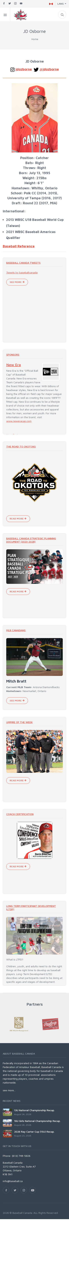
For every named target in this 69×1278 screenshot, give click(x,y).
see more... (9, 1090)
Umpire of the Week (19, 722)
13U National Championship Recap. (34, 1110)
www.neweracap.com (18, 421)
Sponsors (12, 354)
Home (34, 39)
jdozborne (23, 69)
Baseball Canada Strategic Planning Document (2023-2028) (31, 540)
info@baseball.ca (13, 1181)
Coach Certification (19, 814)
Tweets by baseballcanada (22, 272)
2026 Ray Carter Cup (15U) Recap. (34, 1131)
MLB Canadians (16, 630)
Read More (17, 518)
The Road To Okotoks (21, 446)
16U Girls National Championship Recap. (37, 1120)
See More (16, 282)
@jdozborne (49, 69)
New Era (13, 365)
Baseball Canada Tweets (23, 262)
